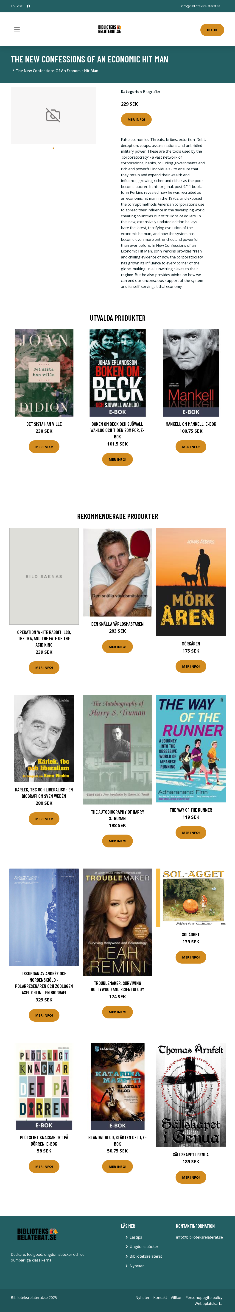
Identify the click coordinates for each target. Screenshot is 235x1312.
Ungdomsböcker (144, 1246)
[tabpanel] (53, 115)
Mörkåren (191, 643)
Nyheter (137, 1265)
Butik (212, 30)
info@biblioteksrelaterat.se (201, 6)
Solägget (191, 934)
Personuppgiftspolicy (203, 1297)
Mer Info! (136, 119)
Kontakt (160, 1297)
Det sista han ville (44, 424)
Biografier (151, 91)
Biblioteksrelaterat (146, 1256)
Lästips (136, 1237)
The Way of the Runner (191, 810)
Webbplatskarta (208, 1303)
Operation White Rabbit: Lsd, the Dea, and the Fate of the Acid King (44, 638)
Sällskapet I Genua (191, 1154)
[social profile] (28, 6)
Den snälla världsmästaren (117, 624)
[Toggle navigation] (17, 29)
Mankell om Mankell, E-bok (191, 424)
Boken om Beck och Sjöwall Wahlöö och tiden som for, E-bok (117, 430)
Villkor (176, 1297)
